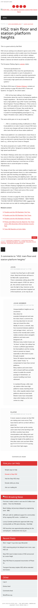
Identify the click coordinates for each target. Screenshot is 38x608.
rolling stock (31, 241)
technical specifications (15, 243)
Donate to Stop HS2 (11, 474)
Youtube (20, 6)
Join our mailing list (11, 487)
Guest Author (28, 24)
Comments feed (8, 590)
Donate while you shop (12, 483)
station (3, 243)
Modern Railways (22, 86)
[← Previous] (3, 249)
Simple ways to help (11, 470)
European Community (13, 240)
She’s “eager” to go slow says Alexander (15, 543)
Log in (5, 582)
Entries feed (6, 586)
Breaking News (16, 497)
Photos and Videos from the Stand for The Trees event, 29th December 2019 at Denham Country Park (19, 224)
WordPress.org (7, 595)
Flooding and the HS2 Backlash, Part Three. (17, 215)
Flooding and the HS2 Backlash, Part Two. (17, 212)
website (22, 64)
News (34, 237)
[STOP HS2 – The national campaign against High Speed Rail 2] (19, 12)
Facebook (13, 6)
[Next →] (35, 249)
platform (22, 241)
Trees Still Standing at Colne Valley (15, 229)
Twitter (17, 6)
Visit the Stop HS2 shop (12, 478)
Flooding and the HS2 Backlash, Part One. (17, 218)
